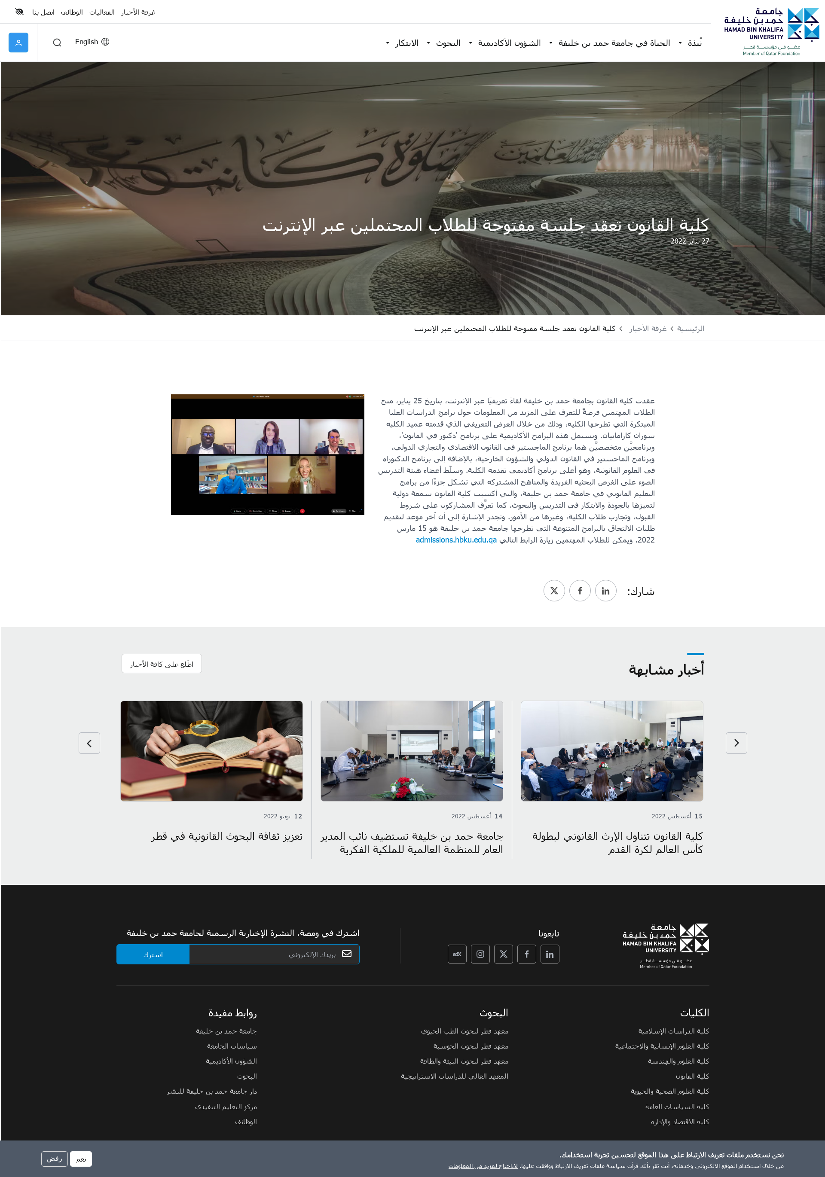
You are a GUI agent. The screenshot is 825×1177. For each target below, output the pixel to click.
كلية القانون (692, 1075)
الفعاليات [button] (102, 11)
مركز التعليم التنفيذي (226, 1106)
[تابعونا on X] (503, 954)
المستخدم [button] (18, 42)
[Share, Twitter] (554, 590)
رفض (54, 1158)
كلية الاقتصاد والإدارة (680, 1121)
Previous (736, 743)
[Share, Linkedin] (606, 590)
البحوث (247, 1075)
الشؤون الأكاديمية (231, 1060)
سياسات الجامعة (232, 1045)
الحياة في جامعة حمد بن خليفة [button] (614, 42)
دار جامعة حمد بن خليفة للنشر (212, 1090)
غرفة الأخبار (648, 328)
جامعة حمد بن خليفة (226, 1030)
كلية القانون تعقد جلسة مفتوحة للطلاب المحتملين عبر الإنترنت (515, 328)
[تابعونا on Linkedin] (550, 954)
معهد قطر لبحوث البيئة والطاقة (464, 1060)
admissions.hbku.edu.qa (456, 539)
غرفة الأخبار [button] (138, 11)
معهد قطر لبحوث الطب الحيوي (464, 1030)
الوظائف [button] (72, 11)
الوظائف (246, 1121)
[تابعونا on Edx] (457, 954)
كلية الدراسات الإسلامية (674, 1030)
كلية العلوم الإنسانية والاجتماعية (662, 1045)
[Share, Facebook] (580, 590)
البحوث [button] (448, 42)
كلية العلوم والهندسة (678, 1060)
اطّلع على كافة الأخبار (161, 663)
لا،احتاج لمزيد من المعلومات (483, 1165)
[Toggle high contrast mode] (20, 11)
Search (57, 42)
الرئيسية (690, 328)
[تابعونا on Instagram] (480, 954)
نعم (81, 1158)
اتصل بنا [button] (43, 11)
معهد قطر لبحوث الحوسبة (471, 1045)
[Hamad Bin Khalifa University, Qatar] (771, 30)
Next (89, 743)
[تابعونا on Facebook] (526, 954)
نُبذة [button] (695, 42)
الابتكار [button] (407, 42)
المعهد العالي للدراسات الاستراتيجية (454, 1075)
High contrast (19, 11)
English (86, 41)
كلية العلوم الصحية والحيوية (670, 1090)
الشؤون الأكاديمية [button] (509, 42)
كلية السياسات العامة (677, 1106)
